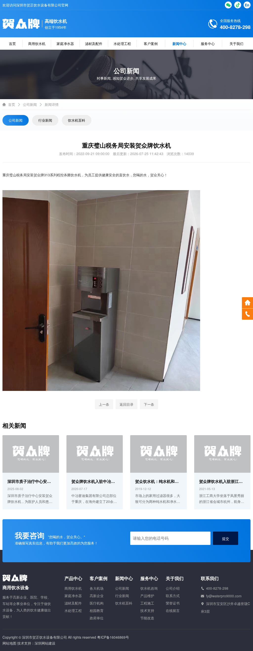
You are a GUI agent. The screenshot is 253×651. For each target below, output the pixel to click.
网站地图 (9, 643)
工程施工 (147, 603)
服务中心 (208, 43)
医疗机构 (97, 603)
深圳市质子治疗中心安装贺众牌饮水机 (29, 481)
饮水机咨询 (149, 588)
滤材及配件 (93, 43)
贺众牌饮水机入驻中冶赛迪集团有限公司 (93, 481)
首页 (12, 43)
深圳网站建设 (45, 643)
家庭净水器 (65, 43)
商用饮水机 (36, 43)
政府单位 (97, 617)
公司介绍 (173, 588)
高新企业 (97, 595)
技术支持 (147, 610)
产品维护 (147, 595)
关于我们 (236, 43)
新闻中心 (179, 43)
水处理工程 (122, 43)
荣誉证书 (173, 603)
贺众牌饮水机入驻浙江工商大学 (221, 481)
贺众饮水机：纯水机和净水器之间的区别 (157, 481)
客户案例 (151, 43)
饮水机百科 (76, 120)
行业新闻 (45, 120)
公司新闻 (30, 104)
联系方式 (173, 595)
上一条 (104, 404)
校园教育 (97, 610)
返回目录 (126, 404)
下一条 (149, 404)
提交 (225, 538)
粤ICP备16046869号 (113, 637)
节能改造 (147, 617)
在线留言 (173, 610)
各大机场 (97, 588)
